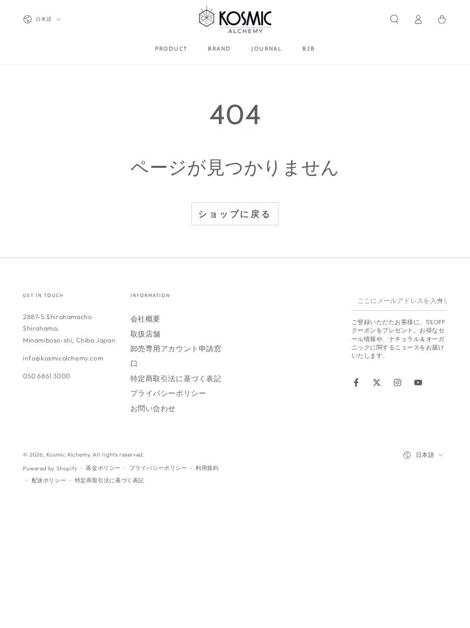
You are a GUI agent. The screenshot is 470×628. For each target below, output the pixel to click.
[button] (394, 19)
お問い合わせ (153, 408)
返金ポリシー (103, 467)
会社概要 (145, 318)
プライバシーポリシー (168, 393)
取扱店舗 (145, 333)
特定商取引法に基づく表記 (176, 378)
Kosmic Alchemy (68, 454)
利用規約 (207, 467)
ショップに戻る (235, 213)
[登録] (441, 300)
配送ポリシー (49, 480)
